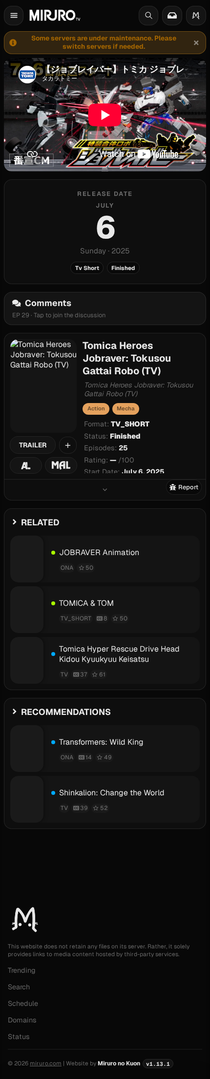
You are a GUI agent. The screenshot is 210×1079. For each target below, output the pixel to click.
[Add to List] (68, 445)
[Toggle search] (148, 15)
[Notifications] (172, 15)
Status (19, 1036)
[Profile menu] (196, 15)
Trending (22, 970)
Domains (22, 1020)
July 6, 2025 (143, 471)
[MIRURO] (54, 15)
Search (19, 987)
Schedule (23, 1003)
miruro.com (46, 1063)
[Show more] (105, 489)
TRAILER (32, 445)
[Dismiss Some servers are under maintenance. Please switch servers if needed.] (196, 42)
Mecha (125, 408)
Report (188, 487)
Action (96, 408)
